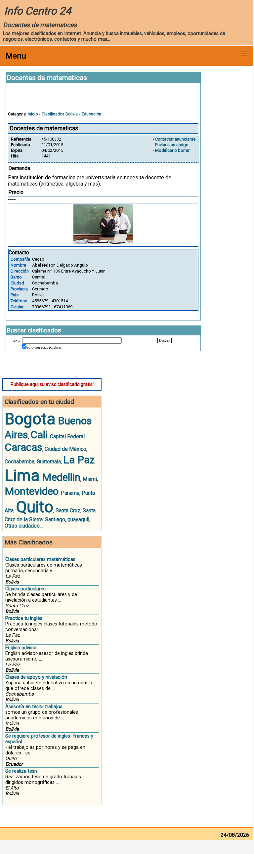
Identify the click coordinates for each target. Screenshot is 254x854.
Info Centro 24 (37, 11)
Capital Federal (67, 436)
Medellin (61, 477)
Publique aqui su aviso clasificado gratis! (52, 384)
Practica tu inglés (23, 618)
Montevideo (32, 491)
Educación (91, 114)
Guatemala (49, 461)
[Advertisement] (103, 100)
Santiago (55, 519)
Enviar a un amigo (172, 144)
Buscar (164, 340)
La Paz (79, 459)
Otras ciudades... (24, 526)
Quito (34, 506)
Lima (22, 475)
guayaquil (78, 519)
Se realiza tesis (21, 771)
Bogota (30, 418)
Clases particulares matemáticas (40, 559)
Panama (70, 493)
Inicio (33, 114)
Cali (39, 434)
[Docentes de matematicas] (103, 242)
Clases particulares (25, 589)
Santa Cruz (68, 510)
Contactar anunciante (175, 139)
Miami (90, 479)
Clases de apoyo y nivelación (36, 677)
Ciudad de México (65, 449)
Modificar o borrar (172, 150)
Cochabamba (19, 461)
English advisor (21, 648)
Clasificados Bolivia (60, 114)
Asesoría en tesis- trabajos (34, 706)
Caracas (23, 447)
